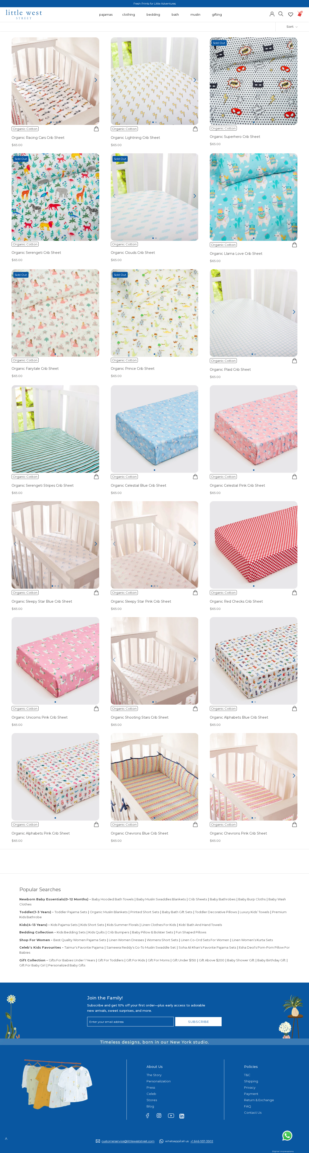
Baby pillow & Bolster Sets (152, 932)
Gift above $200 (211, 960)
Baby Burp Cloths (252, 899)
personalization (159, 1081)
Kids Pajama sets (64, 925)
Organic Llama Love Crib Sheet (236, 253)
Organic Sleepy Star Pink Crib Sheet (141, 601)
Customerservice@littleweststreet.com (128, 1141)
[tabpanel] (55, 81)
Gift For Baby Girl (32, 965)
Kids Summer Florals (123, 925)
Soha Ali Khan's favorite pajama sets (207, 947)
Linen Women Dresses (126, 940)
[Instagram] (161, 1116)
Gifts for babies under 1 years (72, 960)
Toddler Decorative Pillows (216, 912)
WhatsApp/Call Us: (189, 1141)
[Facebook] (149, 1116)
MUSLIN (195, 17)
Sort (291, 26)
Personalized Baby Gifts (66, 965)
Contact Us (252, 1112)
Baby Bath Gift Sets (177, 912)
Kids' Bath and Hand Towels (200, 925)
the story (154, 1075)
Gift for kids (135, 960)
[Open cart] (300, 14)
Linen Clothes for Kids (158, 925)
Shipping (251, 1081)
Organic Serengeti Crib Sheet (36, 252)
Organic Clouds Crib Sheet (133, 252)
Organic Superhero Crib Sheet (235, 137)
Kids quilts (96, 932)
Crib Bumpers (118, 932)
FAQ (247, 1106)
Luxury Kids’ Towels (254, 912)
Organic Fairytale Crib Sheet (35, 368)
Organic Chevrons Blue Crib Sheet (139, 833)
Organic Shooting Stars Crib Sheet (140, 717)
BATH (175, 17)
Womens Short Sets (162, 940)
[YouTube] (172, 1116)
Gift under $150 (184, 960)
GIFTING (217, 17)
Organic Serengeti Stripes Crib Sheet (43, 485)
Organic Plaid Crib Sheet (230, 369)
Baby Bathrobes (222, 899)
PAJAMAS (105, 17)
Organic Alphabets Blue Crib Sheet (239, 717)
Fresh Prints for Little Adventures (154, 3)
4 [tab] (59, 122)
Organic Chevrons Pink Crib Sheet (238, 833)
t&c (247, 1075)
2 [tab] (54, 122)
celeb (151, 1094)
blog (150, 1106)
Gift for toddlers (110, 960)
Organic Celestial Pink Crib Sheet (237, 485)
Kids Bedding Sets (71, 932)
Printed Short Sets (144, 912)
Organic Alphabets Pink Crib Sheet (41, 833)
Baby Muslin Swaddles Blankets (161, 899)
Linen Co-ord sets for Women (205, 940)
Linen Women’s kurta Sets (252, 940)
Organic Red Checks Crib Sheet (236, 601)
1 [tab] (51, 122)
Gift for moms (158, 960)
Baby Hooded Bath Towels (112, 899)
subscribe (198, 1022)
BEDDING (153, 17)
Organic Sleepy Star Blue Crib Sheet (42, 601)
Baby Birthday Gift (271, 960)
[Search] (280, 13)
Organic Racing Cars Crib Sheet (38, 137)
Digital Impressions (283, 1151)
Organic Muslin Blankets (108, 912)
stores (152, 1100)
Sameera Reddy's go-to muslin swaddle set (141, 947)
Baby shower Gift (240, 960)
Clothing (128, 17)
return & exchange (259, 1100)
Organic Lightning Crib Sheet (135, 137)
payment (251, 1094)
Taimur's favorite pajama (84, 947)
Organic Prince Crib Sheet (132, 368)
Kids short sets (92, 925)
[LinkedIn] (183, 1116)
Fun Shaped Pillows (191, 932)
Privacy (249, 1087)
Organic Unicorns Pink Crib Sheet (40, 717)
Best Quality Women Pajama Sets (79, 940)
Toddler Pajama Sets (71, 912)
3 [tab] (56, 122)
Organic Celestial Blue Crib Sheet (138, 485)
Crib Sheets (198, 899)
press (151, 1087)
